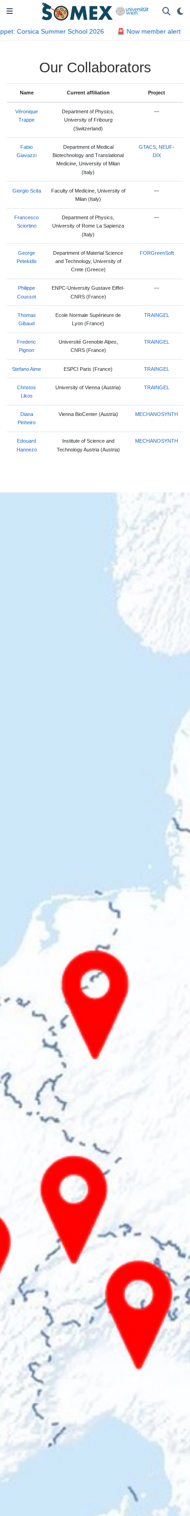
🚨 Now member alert (144, 31)
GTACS (147, 147)
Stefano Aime (26, 369)
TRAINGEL (156, 315)
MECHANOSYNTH (156, 414)
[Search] (166, 11)
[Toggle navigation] (9, 11)
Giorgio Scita (26, 190)
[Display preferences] (180, 11)
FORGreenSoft (157, 253)
